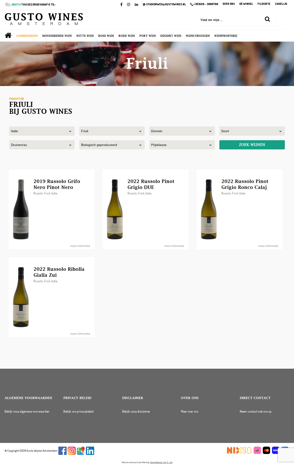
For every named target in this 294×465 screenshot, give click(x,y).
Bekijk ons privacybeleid (78, 411)
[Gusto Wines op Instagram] (72, 454)
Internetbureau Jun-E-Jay (161, 462)
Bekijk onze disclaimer (136, 411)
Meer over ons (189, 411)
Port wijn (147, 35)
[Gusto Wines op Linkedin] (90, 454)
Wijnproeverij (225, 35)
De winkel (246, 4)
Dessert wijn (170, 35)
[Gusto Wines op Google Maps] (81, 454)
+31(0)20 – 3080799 (205, 4)
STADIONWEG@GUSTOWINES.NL (164, 4)
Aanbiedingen (27, 35)
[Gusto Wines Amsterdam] (44, 19)
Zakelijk (281, 4)
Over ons (229, 4)
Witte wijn (85, 35)
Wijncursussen (198, 35)
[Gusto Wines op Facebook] (62, 454)
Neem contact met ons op (255, 411)
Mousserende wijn (57, 35)
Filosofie (263, 4)
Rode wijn (127, 35)
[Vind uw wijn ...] (267, 19)
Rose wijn (106, 35)
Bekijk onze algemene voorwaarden (27, 411)
